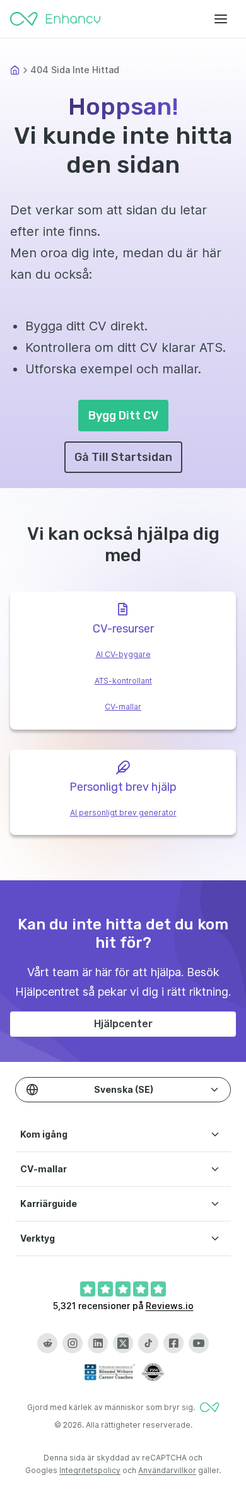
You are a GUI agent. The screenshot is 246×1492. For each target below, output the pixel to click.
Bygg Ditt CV (123, 416)
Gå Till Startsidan (123, 457)
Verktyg (37, 1238)
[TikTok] (148, 1343)
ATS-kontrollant (123, 680)
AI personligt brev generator (123, 812)
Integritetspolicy (89, 1470)
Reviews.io (170, 1305)
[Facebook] (173, 1343)
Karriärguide (48, 1203)
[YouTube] (199, 1343)
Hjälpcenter (123, 1024)
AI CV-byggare (123, 654)
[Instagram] (72, 1343)
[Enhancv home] (55, 19)
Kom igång (43, 1134)
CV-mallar (123, 706)
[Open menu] (221, 19)
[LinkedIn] (98, 1343)
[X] (123, 1343)
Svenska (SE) (123, 1089)
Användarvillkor (167, 1470)
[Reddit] (47, 1343)
